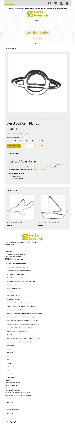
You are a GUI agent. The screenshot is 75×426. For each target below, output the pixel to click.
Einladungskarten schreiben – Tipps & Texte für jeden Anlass (23, 320)
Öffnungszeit (10, 367)
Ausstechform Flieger (14, 222)
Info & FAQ (10, 374)
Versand (9, 349)
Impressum (10, 352)
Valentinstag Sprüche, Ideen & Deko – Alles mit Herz (21, 306)
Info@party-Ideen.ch (14, 382)
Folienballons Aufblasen (13, 295)
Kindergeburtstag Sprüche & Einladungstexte (19, 270)
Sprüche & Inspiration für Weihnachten (17, 309)
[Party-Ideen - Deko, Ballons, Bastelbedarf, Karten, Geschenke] (37, 14)
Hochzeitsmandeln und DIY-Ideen (16, 277)
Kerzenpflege (10, 334)
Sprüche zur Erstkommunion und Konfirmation (19, 342)
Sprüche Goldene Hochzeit (14, 288)
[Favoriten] (55, 3)
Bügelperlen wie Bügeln (13, 299)
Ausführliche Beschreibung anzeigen (17, 133)
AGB (8, 356)
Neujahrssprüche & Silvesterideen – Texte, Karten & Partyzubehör (24, 313)
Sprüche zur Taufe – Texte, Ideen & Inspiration (19, 302)
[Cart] (67, 3)
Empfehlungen (12, 190)
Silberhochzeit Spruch (13, 284)
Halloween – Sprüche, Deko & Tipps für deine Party (20, 317)
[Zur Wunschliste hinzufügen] (41, 146)
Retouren (9, 359)
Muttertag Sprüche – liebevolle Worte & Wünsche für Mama (23, 338)
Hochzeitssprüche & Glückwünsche (16, 274)
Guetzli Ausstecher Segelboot (48, 222)
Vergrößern (38, 115)
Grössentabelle (11, 377)
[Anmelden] (61, 3)
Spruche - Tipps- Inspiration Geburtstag (17, 267)
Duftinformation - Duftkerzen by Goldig (17, 331)
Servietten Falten (11, 292)
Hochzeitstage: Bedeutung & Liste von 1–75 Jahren (21, 281)
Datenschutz (10, 345)
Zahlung (9, 363)
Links (8, 370)
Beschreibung (14, 153)
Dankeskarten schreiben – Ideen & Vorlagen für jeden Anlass (23, 324)
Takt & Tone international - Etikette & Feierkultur (20, 327)
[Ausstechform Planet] (37, 83)
